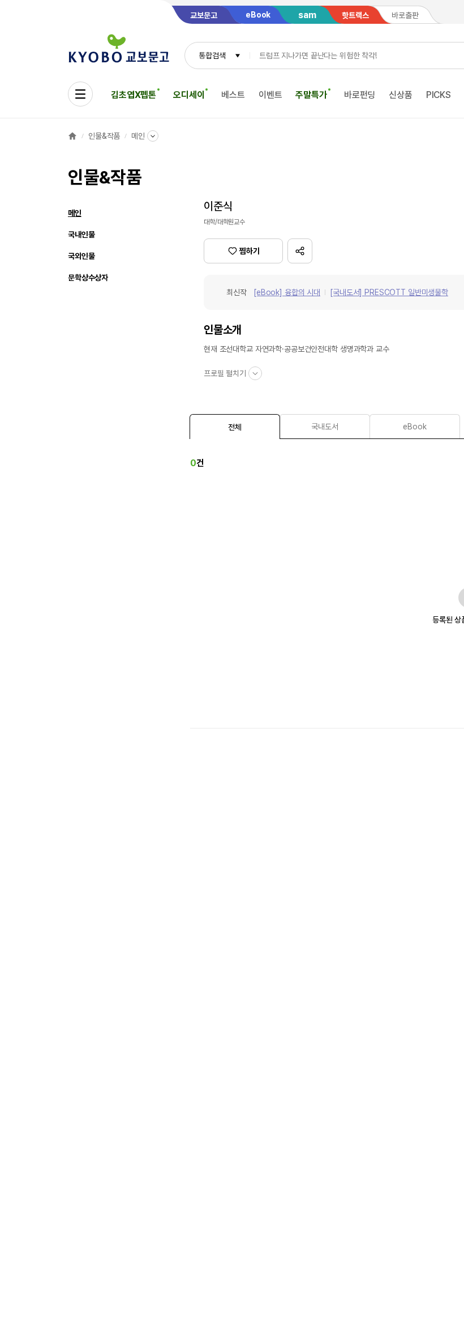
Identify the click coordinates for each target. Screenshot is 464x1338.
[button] (299, 250)
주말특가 (310, 95)
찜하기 (249, 250)
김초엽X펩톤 (133, 95)
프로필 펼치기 (225, 373)
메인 (138, 135)
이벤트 (270, 95)
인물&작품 (104, 135)
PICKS (438, 95)
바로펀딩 (359, 95)
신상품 (401, 95)
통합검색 (212, 55)
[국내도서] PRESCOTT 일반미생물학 (389, 292)
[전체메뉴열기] (80, 94)
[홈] (72, 135)
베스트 (233, 95)
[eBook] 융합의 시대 (287, 292)
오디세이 (188, 95)
